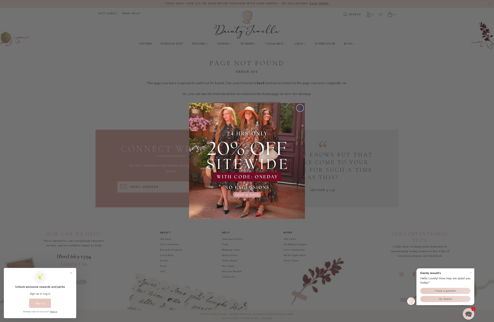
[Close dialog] (300, 108)
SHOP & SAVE (247, 195)
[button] (468, 314)
